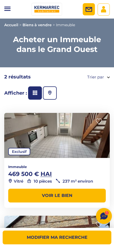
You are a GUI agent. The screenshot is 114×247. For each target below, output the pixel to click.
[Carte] (50, 93)
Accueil (11, 25)
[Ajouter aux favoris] (100, 121)
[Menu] (7, 9)
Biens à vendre (37, 25)
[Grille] (35, 93)
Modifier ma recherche (57, 237)
